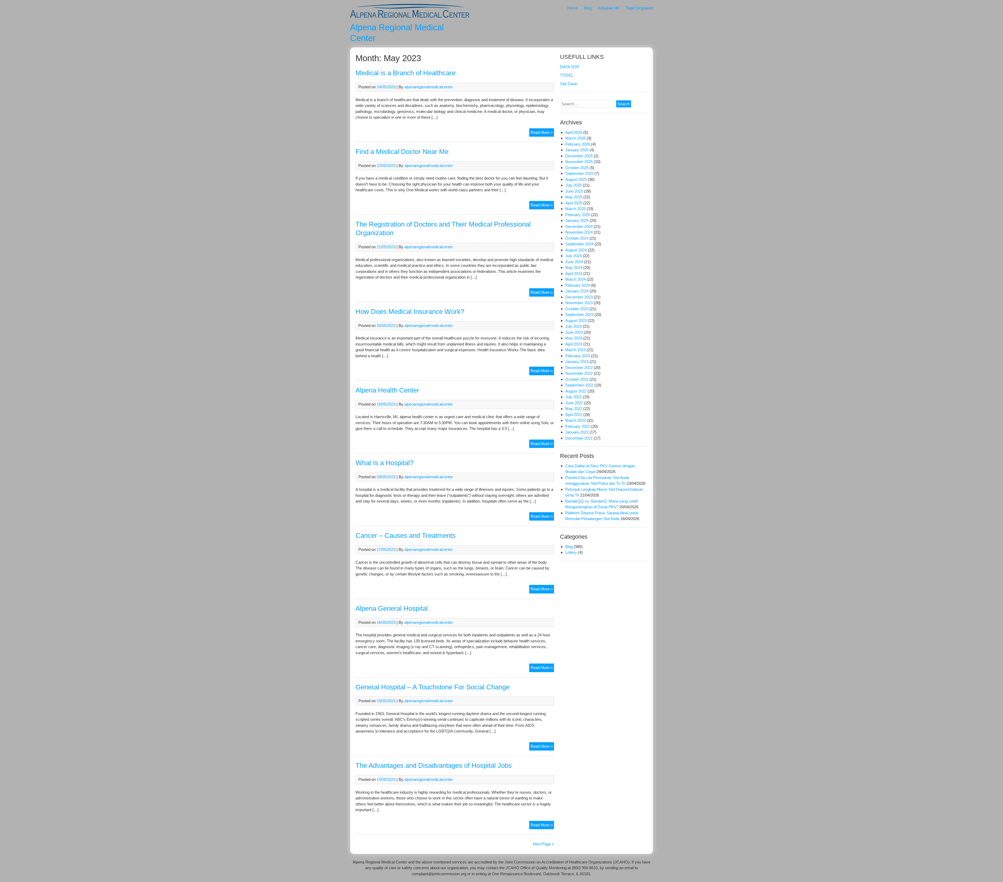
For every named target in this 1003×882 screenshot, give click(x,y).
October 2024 (576, 238)
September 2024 (579, 244)
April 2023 (573, 344)
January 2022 (576, 432)
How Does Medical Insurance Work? (409, 311)
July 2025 (573, 185)
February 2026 (577, 144)
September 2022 (579, 385)
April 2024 (573, 273)
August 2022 (576, 391)
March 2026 (575, 138)
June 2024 (574, 262)
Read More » (542, 133)
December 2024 (579, 226)
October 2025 (576, 167)
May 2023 (573, 338)
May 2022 (573, 408)
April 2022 (573, 414)
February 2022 (577, 426)
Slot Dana (568, 84)
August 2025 (576, 179)
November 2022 (579, 373)
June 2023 (574, 332)
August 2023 (576, 320)
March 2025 (575, 208)
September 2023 (579, 314)
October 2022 (576, 379)
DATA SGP (569, 67)
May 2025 (573, 197)
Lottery (571, 552)
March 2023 (575, 350)
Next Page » (543, 844)
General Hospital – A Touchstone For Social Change (432, 687)
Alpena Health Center (387, 390)
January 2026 (576, 150)
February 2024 (577, 285)
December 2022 (579, 367)
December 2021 (579, 438)
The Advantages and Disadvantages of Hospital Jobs (433, 765)
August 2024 (576, 250)
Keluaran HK (609, 8)
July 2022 (573, 397)
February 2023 (577, 356)
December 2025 (579, 156)
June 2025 (574, 191)
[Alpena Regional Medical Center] (410, 18)
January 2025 (576, 220)
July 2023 (573, 326)
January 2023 (576, 361)
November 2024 (579, 232)
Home (572, 8)
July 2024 (573, 255)
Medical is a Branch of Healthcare (405, 73)
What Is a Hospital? (384, 463)
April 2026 (573, 132)
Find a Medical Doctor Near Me (401, 151)
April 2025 (573, 203)
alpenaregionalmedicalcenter (428, 87)
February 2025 (577, 214)
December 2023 (579, 297)
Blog (588, 8)
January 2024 (576, 291)
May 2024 (573, 267)
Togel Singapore (639, 8)
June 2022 (574, 403)
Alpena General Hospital (391, 608)
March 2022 (575, 420)
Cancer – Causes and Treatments (405, 535)
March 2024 (575, 279)
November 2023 (579, 303)
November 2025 (579, 161)
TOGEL (566, 75)
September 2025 (579, 173)
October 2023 (576, 309)
